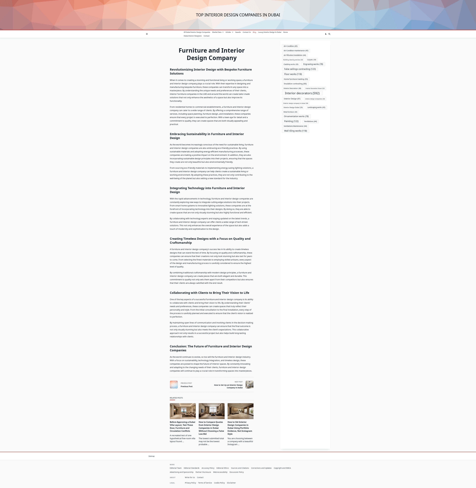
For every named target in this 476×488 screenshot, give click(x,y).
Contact (206, 36)
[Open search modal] (329, 34)
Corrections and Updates (261, 468)
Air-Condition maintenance (296, 50)
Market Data (216, 32)
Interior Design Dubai (293, 107)
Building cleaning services (293, 60)
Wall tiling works (295, 130)
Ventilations (310, 121)
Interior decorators (302, 93)
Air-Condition (291, 46)
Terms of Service (205, 483)
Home (285, 32)
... (183, 441)
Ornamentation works (296, 116)
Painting (291, 121)
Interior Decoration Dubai (315, 88)
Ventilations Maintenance (295, 126)
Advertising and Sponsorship (181, 472)
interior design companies (315, 99)
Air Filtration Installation (295, 55)
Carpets (311, 60)
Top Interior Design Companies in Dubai (238, 14)
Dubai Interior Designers (193, 36)
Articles (228, 32)
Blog (254, 32)
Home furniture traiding (296, 79)
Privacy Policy (190, 483)
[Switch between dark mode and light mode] (326, 34)
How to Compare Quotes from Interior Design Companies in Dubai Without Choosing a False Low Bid (211, 428)
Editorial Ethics (223, 468)
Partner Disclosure (203, 472)
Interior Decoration (292, 88)
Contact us (247, 32)
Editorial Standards (191, 468)
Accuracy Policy (208, 468)
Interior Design (292, 98)
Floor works (293, 74)
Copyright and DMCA (282, 468)
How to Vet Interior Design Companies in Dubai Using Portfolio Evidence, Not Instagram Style (240, 428)
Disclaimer (231, 483)
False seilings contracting (300, 68)
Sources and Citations (240, 468)
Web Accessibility (220, 472)
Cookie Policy (219, 483)
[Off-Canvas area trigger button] (147, 34)
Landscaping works (316, 107)
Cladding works (291, 64)
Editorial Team (176, 468)
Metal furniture (290, 112)
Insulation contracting (295, 83)
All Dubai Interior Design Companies (197, 32)
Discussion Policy (237, 472)
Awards (238, 32)
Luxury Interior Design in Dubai (269, 32)
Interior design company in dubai (295, 103)
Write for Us (190, 477)
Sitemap (152, 456)
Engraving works (313, 64)
